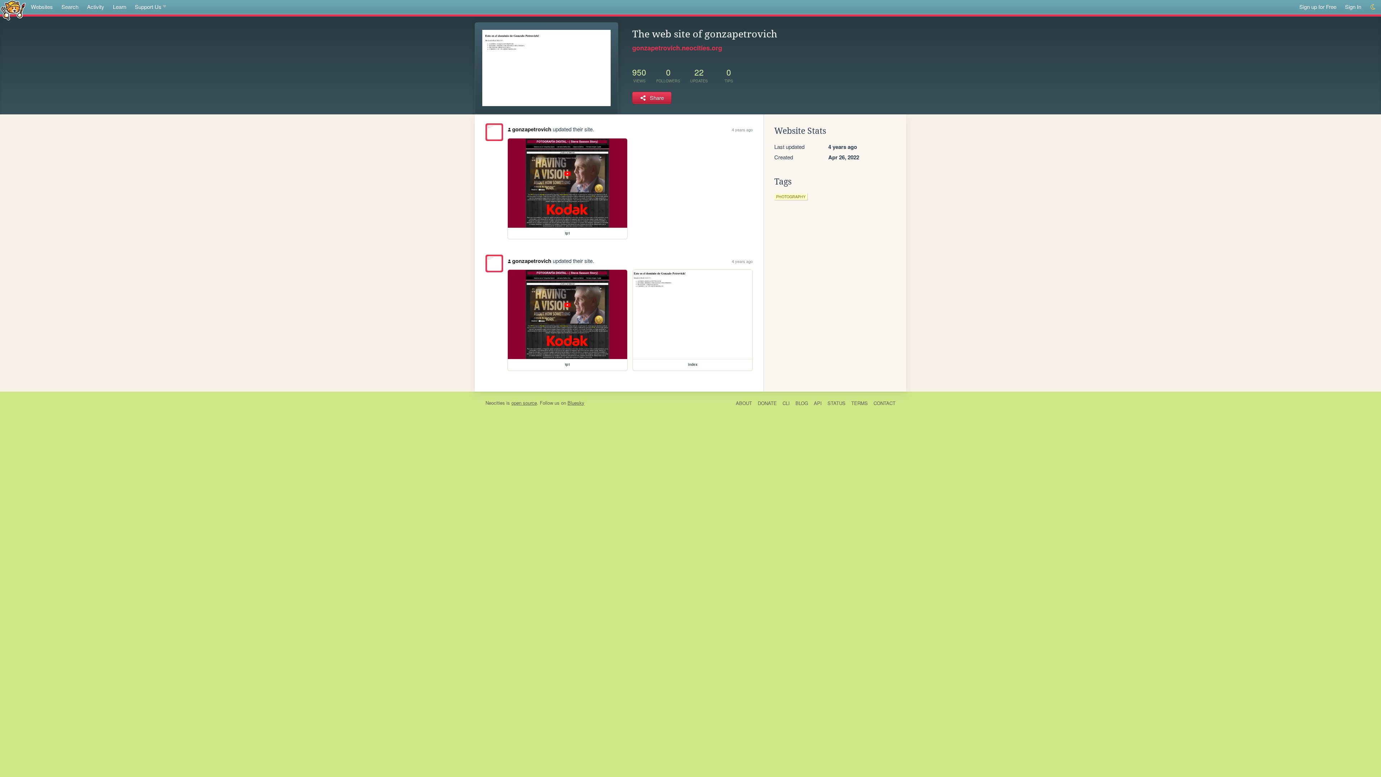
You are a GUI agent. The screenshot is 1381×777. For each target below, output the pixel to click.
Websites (42, 6)
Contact (884, 403)
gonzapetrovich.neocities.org (677, 48)
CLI (786, 403)
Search (69, 6)
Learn (119, 6)
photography (791, 196)
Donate (767, 403)
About (744, 403)
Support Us (148, 6)
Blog (802, 403)
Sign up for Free (1317, 6)
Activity (95, 6)
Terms (859, 403)
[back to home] (13, 10)
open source (524, 402)
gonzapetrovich (531, 129)
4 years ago (742, 129)
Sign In (1353, 6)
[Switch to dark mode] (1373, 7)
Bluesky (576, 402)
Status (837, 403)
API (818, 403)
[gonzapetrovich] (494, 132)
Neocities (495, 402)
